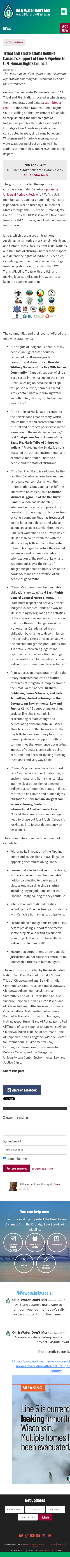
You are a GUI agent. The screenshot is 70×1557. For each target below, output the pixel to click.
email (22, 1550)
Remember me (17, 1159)
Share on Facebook (24, 1090)
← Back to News (14, 42)
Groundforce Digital (48, 1550)
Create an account (43, 1168)
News (57, 1184)
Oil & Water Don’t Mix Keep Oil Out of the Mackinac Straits (26, 10)
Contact (35, 1546)
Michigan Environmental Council (39, 1544)
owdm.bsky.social (37, 1292)
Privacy (61, 1544)
